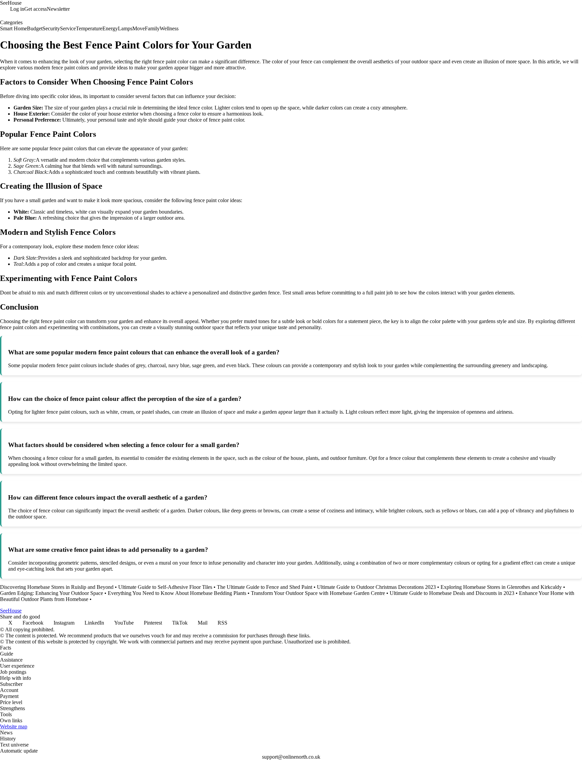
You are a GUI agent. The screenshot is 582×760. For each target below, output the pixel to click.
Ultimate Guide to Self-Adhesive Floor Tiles (165, 587)
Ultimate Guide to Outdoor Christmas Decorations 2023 (376, 587)
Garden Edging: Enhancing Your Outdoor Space (51, 593)
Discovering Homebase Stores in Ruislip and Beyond (57, 587)
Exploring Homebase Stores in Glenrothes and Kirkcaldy (501, 587)
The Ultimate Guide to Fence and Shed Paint (264, 587)
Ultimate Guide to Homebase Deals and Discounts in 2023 (452, 593)
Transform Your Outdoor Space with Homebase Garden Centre (318, 593)
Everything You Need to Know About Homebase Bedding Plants (177, 593)
